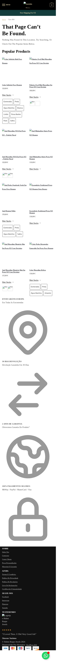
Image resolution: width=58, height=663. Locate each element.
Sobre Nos (5, 552)
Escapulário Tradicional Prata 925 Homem (41, 212)
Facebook (5, 597)
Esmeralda (8, 102)
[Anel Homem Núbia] (14, 195)
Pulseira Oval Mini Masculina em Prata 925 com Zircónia (40, 86)
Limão (6, 114)
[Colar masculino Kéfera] (41, 254)
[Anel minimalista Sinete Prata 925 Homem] (41, 141)
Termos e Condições (9, 574)
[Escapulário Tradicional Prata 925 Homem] (41, 195)
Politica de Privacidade (10, 578)
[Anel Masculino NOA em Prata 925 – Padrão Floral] (14, 141)
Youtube (5, 608)
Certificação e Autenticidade (12, 589)
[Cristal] (37, 103)
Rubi (5, 121)
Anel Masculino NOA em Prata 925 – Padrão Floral (14, 158)
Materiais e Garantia (9, 566)
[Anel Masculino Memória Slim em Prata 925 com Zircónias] (14, 254)
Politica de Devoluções (10, 582)
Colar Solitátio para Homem (12, 85)
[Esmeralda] (32, 103)
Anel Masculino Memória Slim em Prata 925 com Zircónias (13, 271)
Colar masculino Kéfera (37, 270)
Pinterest (5, 604)
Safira (12, 121)
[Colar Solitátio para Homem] (14, 69)
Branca (20, 108)
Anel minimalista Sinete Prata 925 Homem (41, 158)
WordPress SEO (31, 645)
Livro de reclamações (9, 585)
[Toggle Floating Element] (46, 655)
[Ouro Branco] (10, 175)
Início (4, 19)
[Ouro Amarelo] (4, 175)
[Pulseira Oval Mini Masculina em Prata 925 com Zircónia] (41, 69)
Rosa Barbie (16, 114)
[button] (51, 5)
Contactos (5, 555)
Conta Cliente (7, 559)
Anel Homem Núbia (8, 211)
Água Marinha (9, 108)
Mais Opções (6, 95)
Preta (17, 102)
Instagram (5, 600)
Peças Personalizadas (9, 563)
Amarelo (48, 293)
